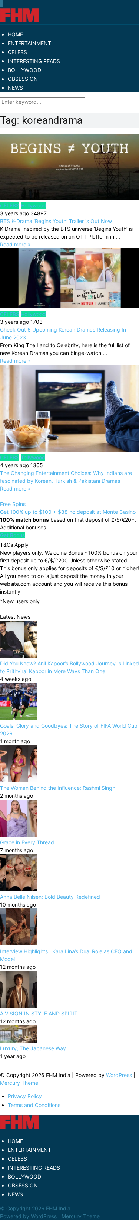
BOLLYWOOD (24, 70)
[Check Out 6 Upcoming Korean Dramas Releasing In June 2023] (69, 279)
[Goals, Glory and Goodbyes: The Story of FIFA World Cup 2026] (18, 718)
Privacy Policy (25, 1096)
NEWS (15, 87)
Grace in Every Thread (27, 842)
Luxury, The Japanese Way (33, 1048)
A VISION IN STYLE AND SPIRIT (38, 1013)
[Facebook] (0, 3)
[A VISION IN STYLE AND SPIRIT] (18, 1006)
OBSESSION (23, 79)
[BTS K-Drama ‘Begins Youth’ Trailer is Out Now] (69, 168)
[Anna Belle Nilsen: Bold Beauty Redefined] (18, 889)
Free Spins (13, 504)
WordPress (119, 1075)
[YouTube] (1, 3)
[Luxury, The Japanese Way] (18, 1040)
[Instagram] (2, 3)
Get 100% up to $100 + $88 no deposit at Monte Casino (68, 512)
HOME (15, 34)
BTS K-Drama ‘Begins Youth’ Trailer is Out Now (56, 221)
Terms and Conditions (34, 1105)
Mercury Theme (19, 1083)
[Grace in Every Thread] (18, 834)
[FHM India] (19, 20)
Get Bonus (12, 535)
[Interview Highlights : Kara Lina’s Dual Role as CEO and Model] (18, 943)
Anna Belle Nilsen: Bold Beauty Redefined (50, 897)
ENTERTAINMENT (29, 43)
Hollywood (33, 205)
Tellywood (33, 457)
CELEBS (17, 52)
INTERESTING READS (34, 61)
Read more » (15, 244)
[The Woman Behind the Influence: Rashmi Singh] (18, 780)
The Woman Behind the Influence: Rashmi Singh (57, 788)
